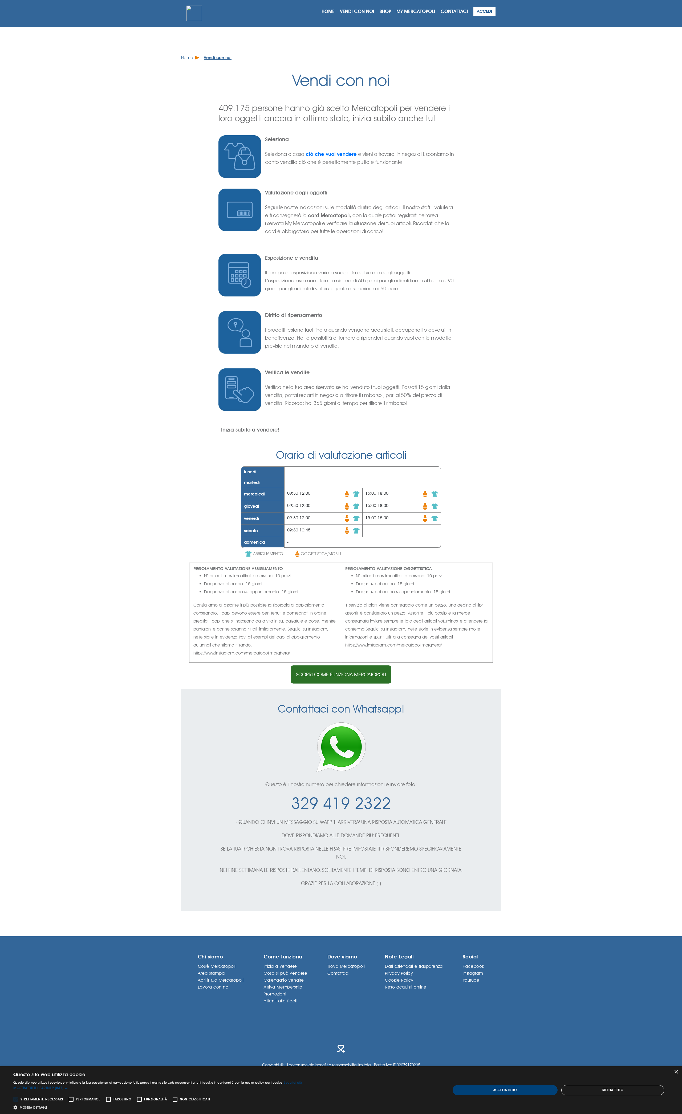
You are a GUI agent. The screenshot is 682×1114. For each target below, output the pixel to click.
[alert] (341, 1090)
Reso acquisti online (406, 987)
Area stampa (211, 973)
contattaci (454, 11)
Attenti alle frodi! (281, 1000)
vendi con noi (357, 11)
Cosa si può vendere (285, 973)
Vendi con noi (218, 57)
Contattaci (338, 973)
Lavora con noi (213, 987)
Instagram (473, 973)
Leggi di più (293, 1082)
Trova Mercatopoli (346, 966)
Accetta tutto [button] (505, 1090)
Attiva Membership (283, 987)
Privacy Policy (399, 973)
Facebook (473, 966)
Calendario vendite (284, 980)
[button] (157, 1088)
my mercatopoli (415, 11)
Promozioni (275, 993)
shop (385, 11)
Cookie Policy (399, 980)
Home (187, 57)
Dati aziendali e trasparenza (414, 966)
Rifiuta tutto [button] (612, 1090)
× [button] (676, 1072)
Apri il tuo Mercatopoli (221, 980)
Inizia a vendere (280, 966)
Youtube (471, 980)
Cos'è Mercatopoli (217, 966)
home (328, 11)
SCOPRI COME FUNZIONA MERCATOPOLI (341, 674)
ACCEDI (484, 11)
